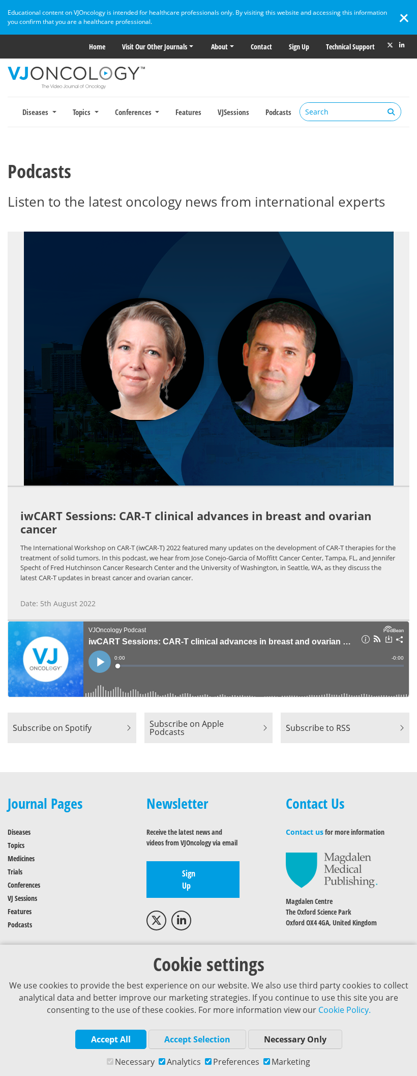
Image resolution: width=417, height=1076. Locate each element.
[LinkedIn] (402, 45)
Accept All (111, 1039)
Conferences (24, 885)
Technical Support (350, 46)
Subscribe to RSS (318, 727)
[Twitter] (390, 45)
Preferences (236, 1061)
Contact (261, 46)
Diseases (19, 832)
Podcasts (278, 112)
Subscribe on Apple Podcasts (187, 728)
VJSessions (233, 112)
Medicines (21, 858)
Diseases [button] (36, 112)
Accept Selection (197, 1039)
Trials (15, 871)
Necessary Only (295, 1039)
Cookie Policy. (344, 1009)
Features (188, 112)
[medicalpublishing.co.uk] (331, 869)
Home (97, 46)
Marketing (291, 1061)
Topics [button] (83, 112)
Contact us (304, 832)
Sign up (299, 46)
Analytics (184, 1061)
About (219, 46)
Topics (16, 845)
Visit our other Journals (154, 46)
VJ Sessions (22, 898)
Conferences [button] (134, 112)
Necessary (135, 1061)
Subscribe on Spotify (52, 727)
